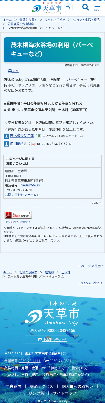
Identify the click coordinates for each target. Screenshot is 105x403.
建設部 (49, 272)
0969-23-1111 (30, 361)
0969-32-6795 (30, 185)
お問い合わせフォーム (21, 195)
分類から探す (28, 19)
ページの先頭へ (93, 266)
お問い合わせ (54, 340)
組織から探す (28, 272)
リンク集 (36, 393)
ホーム (7, 19)
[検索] (85, 7)
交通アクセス (41, 386)
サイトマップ (64, 393)
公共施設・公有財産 (21, 24)
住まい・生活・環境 (86, 19)
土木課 (66, 272)
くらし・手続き (55, 19)
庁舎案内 (13, 386)
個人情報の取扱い (77, 386)
